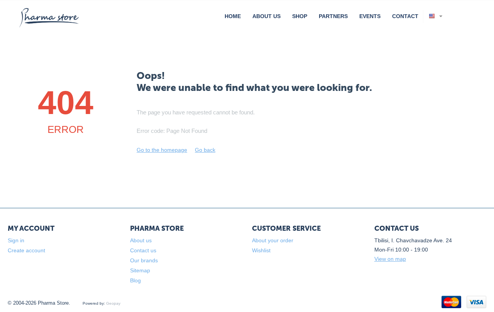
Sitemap (140, 270)
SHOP (299, 16)
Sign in (16, 240)
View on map (390, 259)
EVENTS (370, 16)
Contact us (143, 250)
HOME (233, 16)
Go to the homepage (162, 150)
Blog (135, 280)
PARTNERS (333, 16)
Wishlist (261, 250)
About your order (272, 240)
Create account (26, 250)
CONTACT (405, 16)
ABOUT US (266, 16)
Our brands (144, 260)
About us (141, 240)
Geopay (113, 303)
